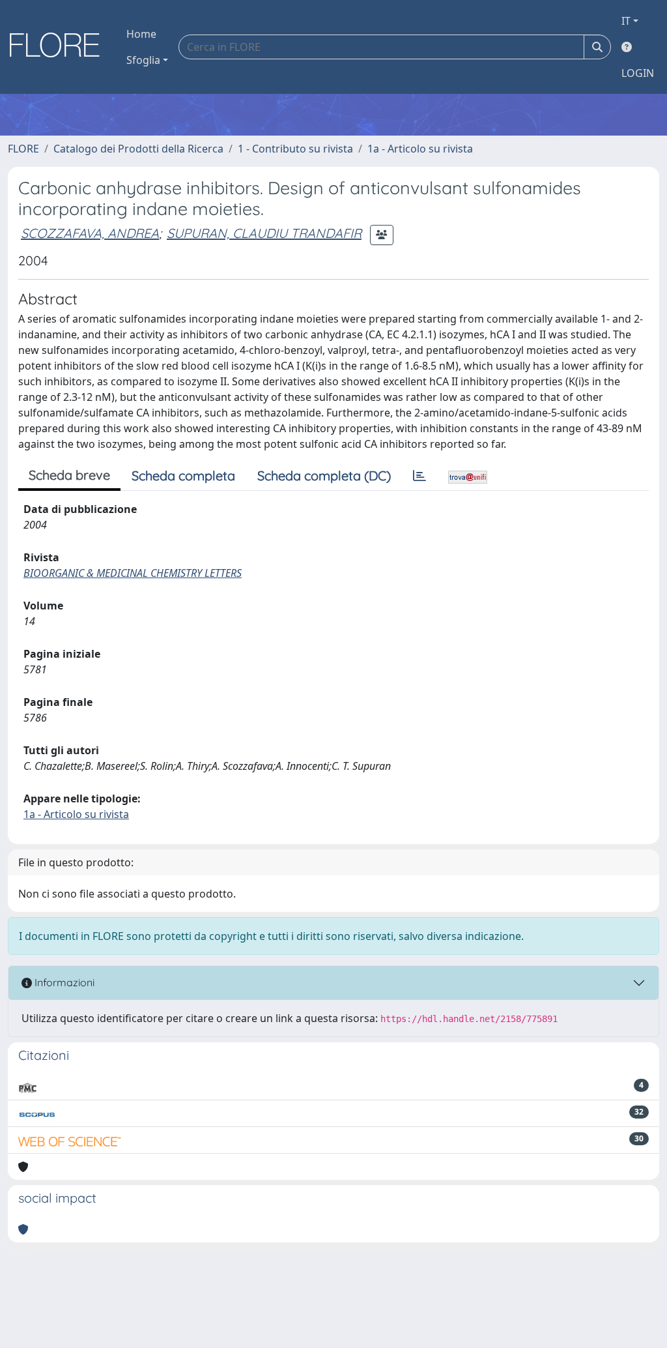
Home (141, 34)
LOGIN (637, 73)
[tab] (419, 476)
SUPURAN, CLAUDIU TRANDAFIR (264, 233)
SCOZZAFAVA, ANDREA (90, 233)
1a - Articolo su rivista (420, 148)
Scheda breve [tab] (69, 475)
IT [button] (626, 21)
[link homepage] (59, 47)
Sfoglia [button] (143, 60)
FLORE (23, 148)
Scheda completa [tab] (183, 475)
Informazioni (63, 982)
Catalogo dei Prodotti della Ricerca (138, 148)
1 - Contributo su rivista (295, 148)
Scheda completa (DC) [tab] (324, 475)
